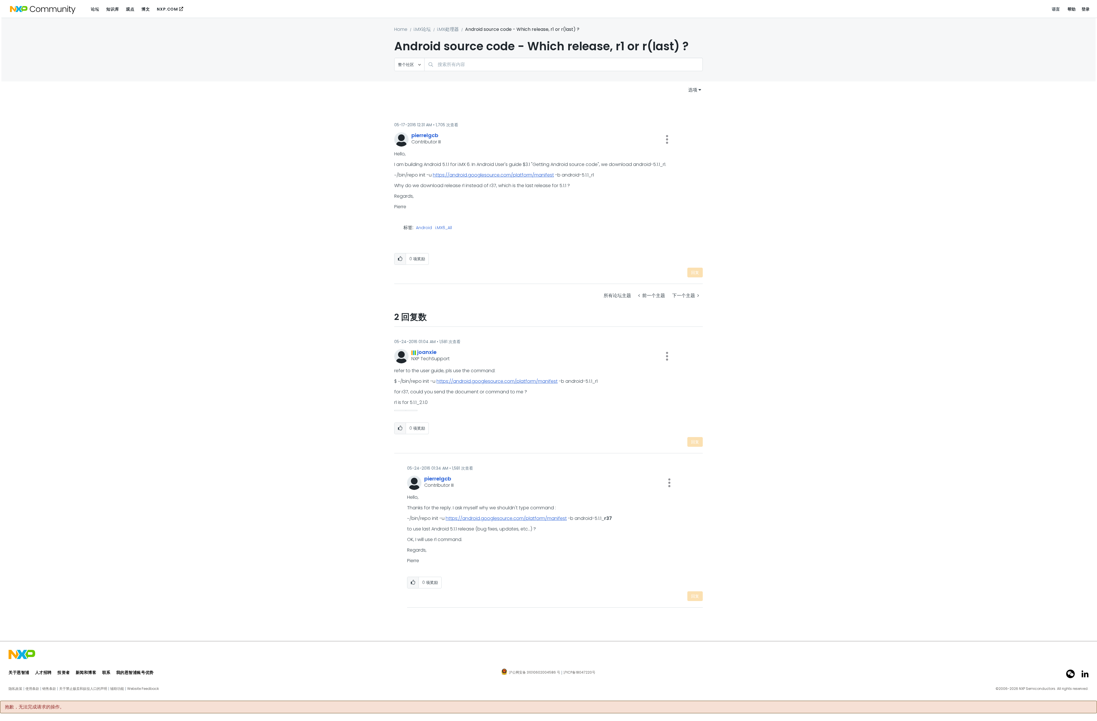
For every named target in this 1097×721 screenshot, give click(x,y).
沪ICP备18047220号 (579, 672)
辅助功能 (117, 688)
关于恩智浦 (19, 672)
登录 (1086, 9)
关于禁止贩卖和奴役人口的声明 (83, 688)
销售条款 (49, 688)
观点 (130, 9)
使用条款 (32, 688)
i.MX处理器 (448, 29)
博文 (145, 9)
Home (400, 29)
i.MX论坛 (422, 29)
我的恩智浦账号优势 (135, 672)
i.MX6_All (443, 228)
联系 (106, 672)
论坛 (95, 9)
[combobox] (563, 64)
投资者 (63, 672)
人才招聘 (43, 672)
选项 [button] (692, 90)
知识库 (112, 9)
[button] (667, 139)
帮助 (1072, 9)
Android (424, 228)
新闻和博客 (86, 672)
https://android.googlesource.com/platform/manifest (493, 175)
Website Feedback (143, 688)
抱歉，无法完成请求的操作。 (34, 707)
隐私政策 (15, 688)
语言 (1056, 9)
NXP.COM (167, 9)
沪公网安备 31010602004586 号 (534, 673)
